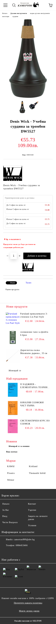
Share (12, 283)
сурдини (15, 16)
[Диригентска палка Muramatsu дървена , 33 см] (12, 356)
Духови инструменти (18, 13)
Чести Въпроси (10, 522)
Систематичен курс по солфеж (35, 422)
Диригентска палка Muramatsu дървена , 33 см (33, 351)
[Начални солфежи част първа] (12, 408)
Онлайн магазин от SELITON (28, 621)
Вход (4, 516)
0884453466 (22, 545)
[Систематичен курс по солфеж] (12, 426)
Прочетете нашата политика (28, 603)
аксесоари (5, 16)
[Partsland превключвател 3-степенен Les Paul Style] (12, 319)
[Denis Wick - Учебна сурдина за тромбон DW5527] (28, 97)
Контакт (32, 504)
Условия (32, 525)
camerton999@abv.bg (24, 539)
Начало (4, 13)
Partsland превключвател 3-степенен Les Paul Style (34, 315)
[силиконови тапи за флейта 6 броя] (12, 337)
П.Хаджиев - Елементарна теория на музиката (33, 386)
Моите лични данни (29, 611)
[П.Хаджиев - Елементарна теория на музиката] (12, 390)
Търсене (32, 510)
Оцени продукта (12, 289)
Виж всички (11, 452)
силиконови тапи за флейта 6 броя (34, 333)
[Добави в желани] (48, 238)
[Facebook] (5, 551)
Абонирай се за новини (19, 446)
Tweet (28, 283)
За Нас (5, 510)
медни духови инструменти (40, 13)
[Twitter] (12, 551)
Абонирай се (14, 370)
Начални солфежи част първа (32, 404)
